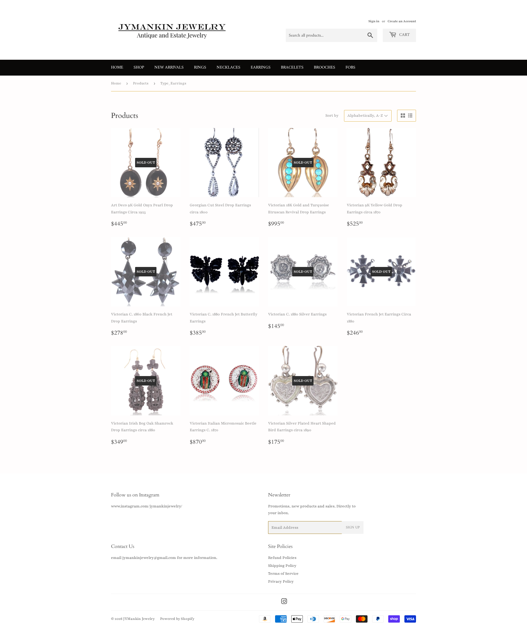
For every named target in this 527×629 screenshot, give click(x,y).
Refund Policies (282, 557)
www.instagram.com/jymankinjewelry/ (146, 506)
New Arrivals (169, 67)
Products (141, 83)
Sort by (332, 115)
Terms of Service (283, 573)
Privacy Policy (281, 581)
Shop (139, 67)
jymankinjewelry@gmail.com (149, 557)
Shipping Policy (282, 565)
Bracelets (292, 67)
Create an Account (402, 21)
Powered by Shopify (177, 618)
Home (117, 67)
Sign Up (353, 527)
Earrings (261, 67)
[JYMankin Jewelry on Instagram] (284, 602)
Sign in (373, 21)
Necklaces (228, 67)
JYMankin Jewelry (139, 618)
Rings (200, 67)
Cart (404, 35)
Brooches (324, 67)
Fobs (350, 67)
